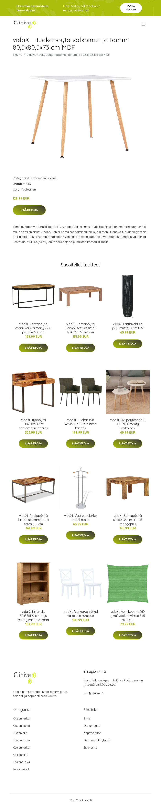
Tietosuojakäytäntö (96, 740)
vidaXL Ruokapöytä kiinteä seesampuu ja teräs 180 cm (33, 520)
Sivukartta (90, 747)
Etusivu (17, 55)
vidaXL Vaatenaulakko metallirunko (80, 518)
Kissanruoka (21, 740)
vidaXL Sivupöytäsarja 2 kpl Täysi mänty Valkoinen (127, 424)
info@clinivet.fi (93, 693)
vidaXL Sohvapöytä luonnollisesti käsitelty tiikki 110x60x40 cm (80, 328)
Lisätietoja (29, 210)
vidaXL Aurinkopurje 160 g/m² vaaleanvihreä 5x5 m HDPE (128, 616)
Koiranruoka (21, 762)
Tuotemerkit (38, 178)
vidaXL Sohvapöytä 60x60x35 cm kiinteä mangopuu (127, 520)
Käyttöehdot (92, 733)
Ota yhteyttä (92, 726)
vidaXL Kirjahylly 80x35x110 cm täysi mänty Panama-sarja (33, 616)
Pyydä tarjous (131, 8)
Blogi (87, 718)
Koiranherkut (21, 747)
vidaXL (52, 178)
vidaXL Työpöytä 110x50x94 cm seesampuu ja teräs (33, 424)
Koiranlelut (20, 755)
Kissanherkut (21, 718)
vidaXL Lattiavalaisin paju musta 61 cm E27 (127, 326)
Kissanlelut (20, 733)
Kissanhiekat (21, 726)
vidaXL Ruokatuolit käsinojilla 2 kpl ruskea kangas (81, 424)
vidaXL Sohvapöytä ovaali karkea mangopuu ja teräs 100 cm (33, 328)
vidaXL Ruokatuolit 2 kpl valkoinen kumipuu (80, 614)
